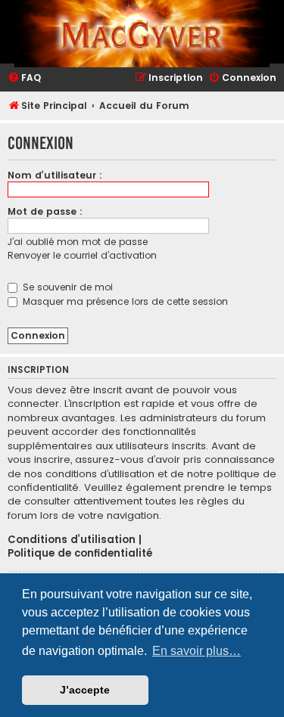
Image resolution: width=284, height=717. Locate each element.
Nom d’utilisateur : (55, 175)
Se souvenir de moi (66, 287)
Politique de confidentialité (80, 553)
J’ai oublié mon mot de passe (78, 241)
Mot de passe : (45, 211)
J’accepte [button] (85, 690)
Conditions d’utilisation (72, 540)
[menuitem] (24, 78)
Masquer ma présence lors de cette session (124, 301)
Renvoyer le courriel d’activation (82, 255)
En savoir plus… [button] (196, 650)
